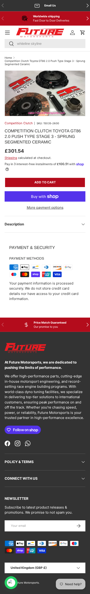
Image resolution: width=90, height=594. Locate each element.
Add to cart (45, 182)
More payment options (45, 207)
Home (8, 57)
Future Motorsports (27, 582)
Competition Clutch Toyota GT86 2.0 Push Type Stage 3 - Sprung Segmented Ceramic (45, 62)
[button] (83, 32)
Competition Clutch (19, 123)
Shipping (11, 158)
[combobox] (45, 43)
